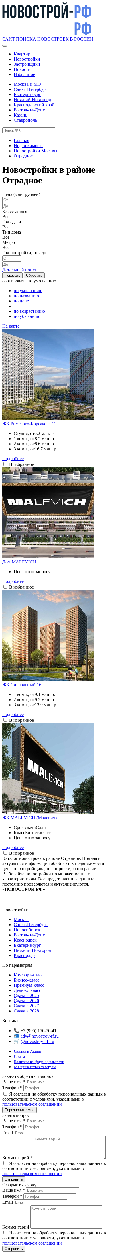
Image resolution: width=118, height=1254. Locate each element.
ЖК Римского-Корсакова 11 (29, 423)
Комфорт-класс (28, 974)
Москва (21, 919)
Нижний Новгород (32, 99)
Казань (20, 115)
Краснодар (24, 955)
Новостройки (27, 59)
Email (8, 1132)
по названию (26, 295)
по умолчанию (28, 290)
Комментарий (17, 1157)
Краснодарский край (34, 104)
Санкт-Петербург (31, 89)
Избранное (24, 74)
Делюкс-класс (27, 990)
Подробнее (13, 458)
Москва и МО (27, 84)
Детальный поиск (19, 269)
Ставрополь (25, 120)
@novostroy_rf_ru (37, 1041)
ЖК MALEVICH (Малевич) (29, 817)
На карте (10, 326)
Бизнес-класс (26, 980)
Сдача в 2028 (26, 1010)
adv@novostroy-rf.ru (40, 1036)
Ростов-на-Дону (29, 109)
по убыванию (27, 316)
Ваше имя (13, 1081)
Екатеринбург (27, 94)
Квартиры (24, 53)
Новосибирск (27, 929)
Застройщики (27, 64)
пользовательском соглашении (32, 1104)
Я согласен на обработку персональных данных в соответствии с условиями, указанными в (54, 1099)
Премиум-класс (29, 985)
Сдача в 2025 (26, 995)
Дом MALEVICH (19, 561)
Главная (21, 140)
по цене (21, 300)
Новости (22, 69)
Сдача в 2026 (26, 1000)
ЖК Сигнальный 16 (21, 684)
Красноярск (25, 940)
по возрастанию (29, 311)
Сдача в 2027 (26, 1005)
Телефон (12, 1087)
